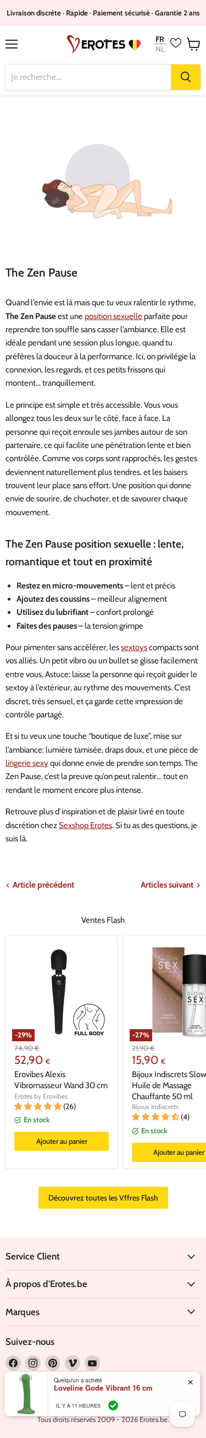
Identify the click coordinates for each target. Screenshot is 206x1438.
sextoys (134, 647)
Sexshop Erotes (85, 825)
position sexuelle (113, 316)
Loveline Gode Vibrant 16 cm (103, 1387)
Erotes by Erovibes (41, 1096)
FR (159, 39)
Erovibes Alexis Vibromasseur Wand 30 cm (61, 1079)
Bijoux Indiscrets (155, 1106)
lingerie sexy (26, 763)
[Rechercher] (186, 77)
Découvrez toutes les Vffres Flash (103, 1198)
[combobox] (88, 77)
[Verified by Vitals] (113, 1405)
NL (160, 49)
